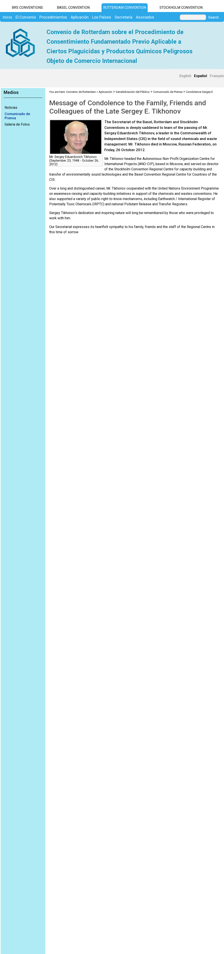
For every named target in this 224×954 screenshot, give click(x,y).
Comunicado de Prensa (17, 116)
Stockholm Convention (181, 7)
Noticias (11, 107)
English (185, 76)
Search (213, 17)
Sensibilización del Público (133, 91)
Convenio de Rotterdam (81, 91)
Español (200, 76)
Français (217, 76)
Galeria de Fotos (17, 124)
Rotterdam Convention (124, 7)
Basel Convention (73, 7)
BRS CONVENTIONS (27, 7)
